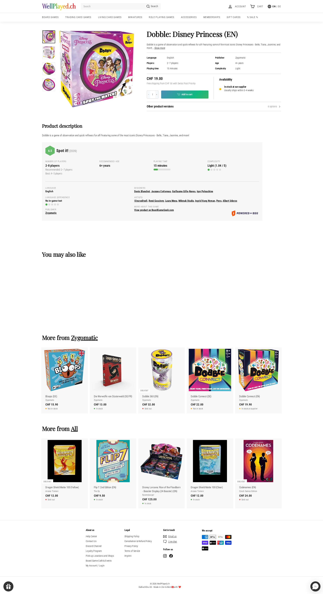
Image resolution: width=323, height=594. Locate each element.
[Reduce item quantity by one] (148, 94)
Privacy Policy (131, 546)
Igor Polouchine (205, 191)
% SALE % (252, 17)
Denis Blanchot (142, 191)
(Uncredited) (141, 200)
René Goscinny (156, 200)
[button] (315, 586)
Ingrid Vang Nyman (205, 200)
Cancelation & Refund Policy (138, 541)
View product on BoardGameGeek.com (154, 210)
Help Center (91, 536)
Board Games (50, 17)
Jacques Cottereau (161, 191)
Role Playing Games (161, 17)
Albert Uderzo (230, 200)
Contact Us (91, 541)
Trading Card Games (78, 17)
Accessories (189, 17)
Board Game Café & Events (99, 560)
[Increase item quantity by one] (156, 94)
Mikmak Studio (186, 200)
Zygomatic (240, 57)
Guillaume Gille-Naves (183, 191)
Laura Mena (171, 200)
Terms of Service (132, 551)
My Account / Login (95, 565)
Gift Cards (233, 17)
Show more (159, 48)
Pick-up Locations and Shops (100, 555)
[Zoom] (96, 68)
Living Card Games (110, 17)
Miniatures (135, 17)
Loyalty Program (94, 551)
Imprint (127, 555)
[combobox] (121, 6)
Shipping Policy (131, 536)
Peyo (218, 200)
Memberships (211, 17)
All (74, 428)
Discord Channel (94, 546)
